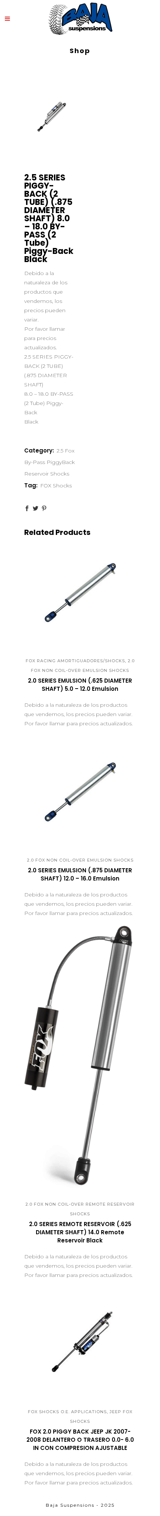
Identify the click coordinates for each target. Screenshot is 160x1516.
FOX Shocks (56, 485)
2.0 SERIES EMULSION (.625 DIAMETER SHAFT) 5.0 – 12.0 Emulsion (80, 685)
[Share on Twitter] (35, 508)
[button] (72, 636)
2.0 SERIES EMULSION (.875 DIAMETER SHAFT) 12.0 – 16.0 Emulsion (80, 874)
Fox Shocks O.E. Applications (67, 1411)
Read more (56, 692)
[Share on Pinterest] (44, 508)
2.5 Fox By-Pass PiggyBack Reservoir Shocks (49, 462)
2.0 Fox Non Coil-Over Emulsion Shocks (80, 860)
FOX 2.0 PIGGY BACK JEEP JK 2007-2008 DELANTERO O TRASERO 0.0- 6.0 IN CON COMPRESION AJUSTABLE (80, 1440)
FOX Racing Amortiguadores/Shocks (75, 660)
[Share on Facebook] (27, 508)
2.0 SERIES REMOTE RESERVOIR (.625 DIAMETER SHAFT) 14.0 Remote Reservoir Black (80, 1232)
